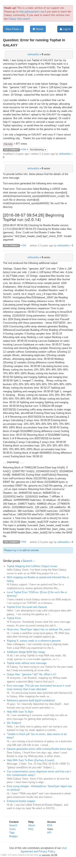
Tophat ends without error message (26, 663)
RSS (49, 825)
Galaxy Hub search (19, 18)
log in (16, 550)
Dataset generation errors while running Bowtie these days (39, 748)
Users (12, 829)
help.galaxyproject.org (31, 11)
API (49, 832)
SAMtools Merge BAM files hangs (26, 652)
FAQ (30, 829)
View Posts (12, 29)
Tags (12, 832)
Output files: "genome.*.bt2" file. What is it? (31, 674)
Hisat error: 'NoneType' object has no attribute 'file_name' (39, 629)
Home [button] (39, 29)
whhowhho (33, 54)
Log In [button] (66, 29)
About (31, 825)
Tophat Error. (14, 618)
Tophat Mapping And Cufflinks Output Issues (32, 566)
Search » (29, 560)
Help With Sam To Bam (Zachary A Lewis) (30, 760)
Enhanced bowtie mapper (21, 801)
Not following (37, 149)
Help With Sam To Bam (20, 711)
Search (13, 825)
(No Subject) (14, 722)
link (24, 149)
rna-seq (8, 143)
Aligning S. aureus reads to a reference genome (34, 640)
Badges (13, 836)
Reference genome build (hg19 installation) (31, 700)
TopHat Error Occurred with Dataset (27, 607)
